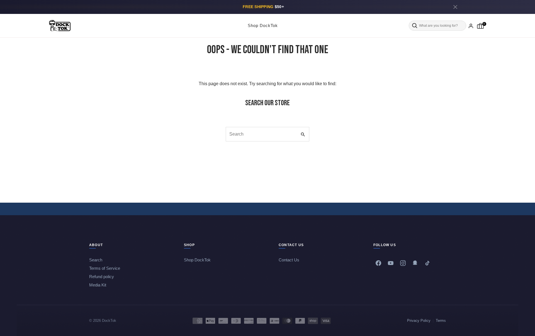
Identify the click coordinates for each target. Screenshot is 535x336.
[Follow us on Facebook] (378, 263)
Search (95, 259)
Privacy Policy (419, 320)
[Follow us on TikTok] (427, 263)
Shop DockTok (263, 25)
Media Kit (97, 285)
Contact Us (289, 259)
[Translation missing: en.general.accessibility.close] (455, 7)
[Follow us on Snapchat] (415, 263)
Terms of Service (104, 268)
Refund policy (101, 276)
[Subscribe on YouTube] (391, 263)
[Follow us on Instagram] (403, 263)
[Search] (437, 26)
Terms (441, 320)
